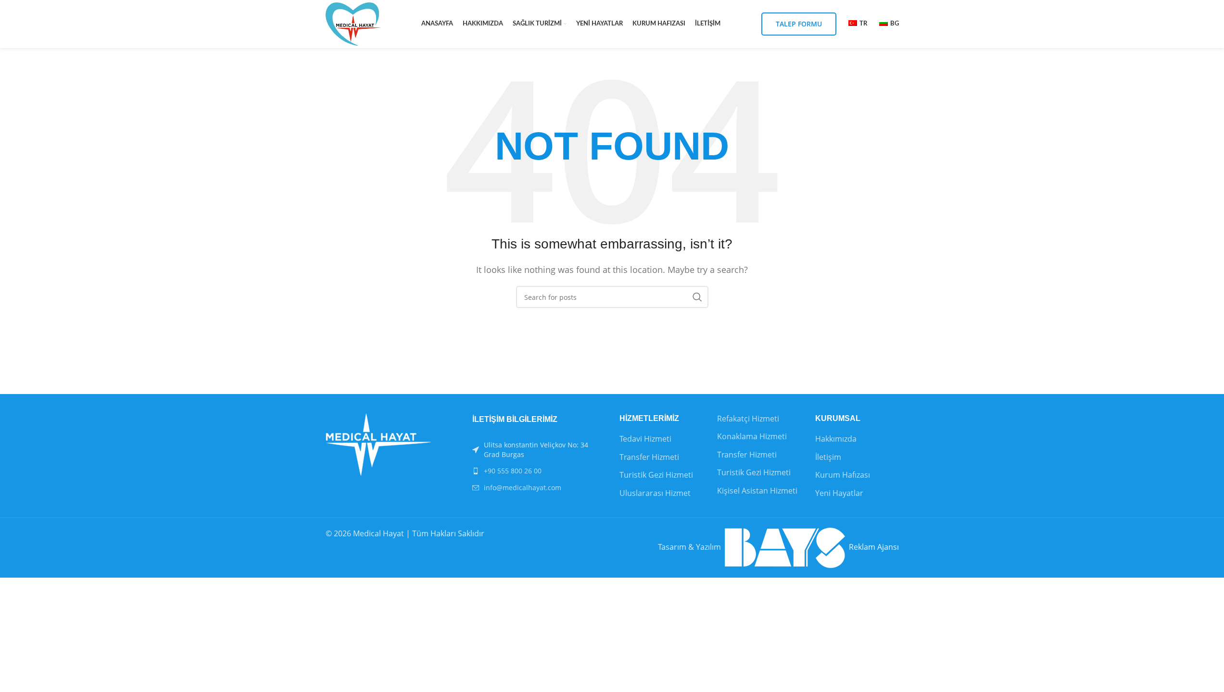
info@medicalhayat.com (522, 487)
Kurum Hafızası (842, 475)
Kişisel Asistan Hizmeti (757, 490)
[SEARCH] (697, 297)
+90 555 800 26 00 (513, 470)
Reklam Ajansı (872, 547)
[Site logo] (353, 23)
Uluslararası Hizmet (655, 493)
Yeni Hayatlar (839, 493)
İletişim (828, 457)
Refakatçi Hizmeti (748, 418)
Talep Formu (799, 23)
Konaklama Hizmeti (752, 436)
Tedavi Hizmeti (645, 438)
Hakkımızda (836, 438)
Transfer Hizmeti (649, 457)
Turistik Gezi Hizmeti (656, 475)
